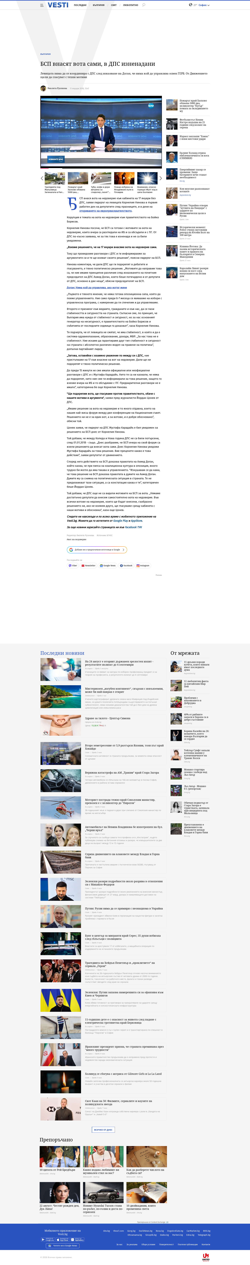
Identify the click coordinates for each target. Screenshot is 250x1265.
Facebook (128, 565)
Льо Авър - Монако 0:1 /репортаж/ (195, 787)
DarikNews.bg (145, 1231)
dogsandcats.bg (185, 195)
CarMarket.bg (193, 1231)
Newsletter (90, 565)
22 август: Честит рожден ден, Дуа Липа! (59, 1207)
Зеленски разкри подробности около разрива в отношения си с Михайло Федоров (124, 883)
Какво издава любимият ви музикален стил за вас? (101, 1171)
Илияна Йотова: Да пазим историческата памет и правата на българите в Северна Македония (192, 251)
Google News (110, 565)
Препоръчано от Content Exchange (151, 1222)
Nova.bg (160, 1231)
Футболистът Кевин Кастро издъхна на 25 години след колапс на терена (193, 123)
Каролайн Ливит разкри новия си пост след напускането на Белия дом (194, 272)
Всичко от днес (103, 1129)
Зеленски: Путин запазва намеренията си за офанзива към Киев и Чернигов (124, 994)
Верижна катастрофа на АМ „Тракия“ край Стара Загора (122, 772)
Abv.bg (106, 1231)
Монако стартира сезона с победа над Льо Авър (195, 772)
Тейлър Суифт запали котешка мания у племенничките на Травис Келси (197, 754)
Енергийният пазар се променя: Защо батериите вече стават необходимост (193, 173)
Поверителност (166, 1244)
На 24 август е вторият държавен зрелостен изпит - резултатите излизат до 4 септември (119, 663)
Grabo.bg (164, 1235)
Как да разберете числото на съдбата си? (145, 1171)
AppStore (136, 520)
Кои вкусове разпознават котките (195, 190)
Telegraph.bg (204, 1235)
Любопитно (130, 5)
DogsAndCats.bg (175, 1231)
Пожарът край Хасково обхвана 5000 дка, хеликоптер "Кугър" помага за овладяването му (194, 106)
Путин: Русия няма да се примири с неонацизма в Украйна (124, 908)
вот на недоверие (77, 539)
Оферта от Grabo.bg (93, 722)
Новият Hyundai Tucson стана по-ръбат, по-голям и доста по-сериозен (103, 1209)
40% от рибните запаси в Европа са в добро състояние (196, 717)
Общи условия (148, 1244)
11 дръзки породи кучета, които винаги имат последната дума (196, 665)
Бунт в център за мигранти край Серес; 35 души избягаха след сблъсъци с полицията (123, 937)
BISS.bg (206, 1231)
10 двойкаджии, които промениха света (141, 1207)
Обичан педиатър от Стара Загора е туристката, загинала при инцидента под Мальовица (196, 808)
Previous (41, 184)
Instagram (144, 565)
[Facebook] (210, 1248)
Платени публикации (188, 1244)
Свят (114, 5)
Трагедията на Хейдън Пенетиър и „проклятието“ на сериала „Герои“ (120, 964)
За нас (119, 1244)
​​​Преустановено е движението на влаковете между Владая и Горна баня (196, 828)
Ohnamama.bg (135, 1235)
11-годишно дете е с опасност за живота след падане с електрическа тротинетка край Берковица (120, 1021)
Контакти (206, 1244)
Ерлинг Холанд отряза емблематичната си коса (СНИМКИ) (194, 155)
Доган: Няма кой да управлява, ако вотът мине (97, 287)
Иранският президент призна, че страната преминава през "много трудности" (124, 1048)
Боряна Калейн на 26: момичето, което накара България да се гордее (196, 734)
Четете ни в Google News (65, 1245)
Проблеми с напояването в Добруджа (192, 700)
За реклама (132, 1244)
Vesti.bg (58, 5)
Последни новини (62, 653)
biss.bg (182, 181)
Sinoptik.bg (151, 1235)
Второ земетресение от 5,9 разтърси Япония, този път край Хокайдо (124, 747)
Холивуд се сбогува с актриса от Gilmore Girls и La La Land (123, 1074)
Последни (80, 5)
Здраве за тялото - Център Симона (107, 718)
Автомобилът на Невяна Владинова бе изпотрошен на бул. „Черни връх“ (124, 828)
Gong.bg (131, 1231)
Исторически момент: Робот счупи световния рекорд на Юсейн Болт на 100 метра (195, 231)
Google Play (120, 520)
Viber (74, 565)
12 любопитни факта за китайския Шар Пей (196, 684)
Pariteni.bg (177, 1235)
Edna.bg (190, 1235)
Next (160, 184)
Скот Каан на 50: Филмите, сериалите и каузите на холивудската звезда (118, 1102)
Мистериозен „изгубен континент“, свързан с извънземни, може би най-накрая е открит (124, 690)
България (98, 5)
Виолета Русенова (57, 88)
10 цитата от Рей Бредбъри (57, 1169)
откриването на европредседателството (105, 210)
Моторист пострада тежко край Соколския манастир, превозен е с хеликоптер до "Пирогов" (120, 801)
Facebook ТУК (133, 527)
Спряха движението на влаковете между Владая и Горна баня (122, 855)
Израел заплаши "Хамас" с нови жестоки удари (194, 137)
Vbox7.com (118, 1231)
